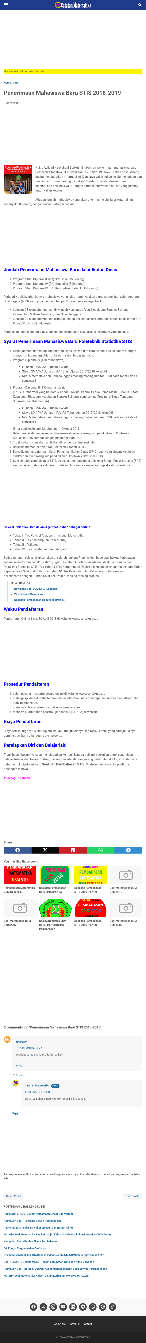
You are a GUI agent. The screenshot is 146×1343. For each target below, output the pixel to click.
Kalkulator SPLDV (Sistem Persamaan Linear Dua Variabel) (39, 1213)
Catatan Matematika (37, 1085)
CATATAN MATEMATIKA (77, 1337)
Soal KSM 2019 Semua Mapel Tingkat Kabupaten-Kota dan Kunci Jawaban (49, 1261)
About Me (60, 1323)
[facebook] (18, 850)
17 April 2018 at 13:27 (29, 1047)
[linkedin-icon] (73, 1307)
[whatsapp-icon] (93, 1307)
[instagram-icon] (53, 1307)
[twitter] (45, 850)
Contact (87, 1323)
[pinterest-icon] (102, 1307)
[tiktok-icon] (112, 1307)
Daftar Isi (74, 1323)
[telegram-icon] (83, 1307)
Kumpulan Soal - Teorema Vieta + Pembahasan (32, 1220)
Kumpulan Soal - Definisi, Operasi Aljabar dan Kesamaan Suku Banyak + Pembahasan (55, 1268)
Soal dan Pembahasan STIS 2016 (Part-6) (39, 599)
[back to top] (138, 1334)
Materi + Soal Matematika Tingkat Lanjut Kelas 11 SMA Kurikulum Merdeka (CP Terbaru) (57, 1234)
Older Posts (132, 1196)
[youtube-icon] (63, 1307)
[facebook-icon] (33, 1307)
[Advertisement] (73, 42)
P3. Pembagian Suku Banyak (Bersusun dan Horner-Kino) (38, 1227)
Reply (19, 1065)
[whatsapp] (101, 850)
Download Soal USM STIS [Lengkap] (36, 588)
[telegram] (128, 850)
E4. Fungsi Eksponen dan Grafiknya (25, 1248)
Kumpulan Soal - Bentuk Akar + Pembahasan (31, 1241)
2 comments (11, 102)
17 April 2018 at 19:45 (38, 1091)
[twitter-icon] (43, 1307)
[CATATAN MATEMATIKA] (73, 5)
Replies (20, 1075)
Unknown (21, 1041)
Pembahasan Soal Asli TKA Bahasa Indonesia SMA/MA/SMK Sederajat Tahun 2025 (54, 1255)
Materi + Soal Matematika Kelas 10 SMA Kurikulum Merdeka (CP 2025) (46, 1275)
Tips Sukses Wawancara (29, 594)
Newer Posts (13, 1196)
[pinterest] (73, 850)
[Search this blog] (140, 5)
